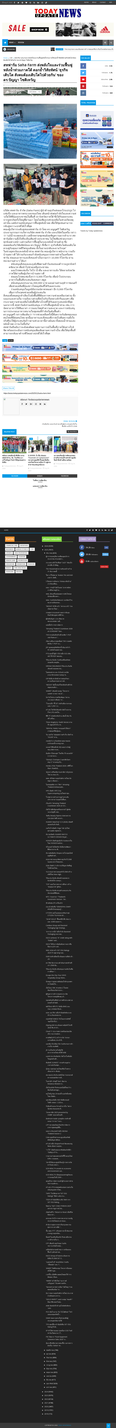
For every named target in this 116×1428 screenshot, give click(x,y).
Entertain (34, 49)
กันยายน (49, 1357)
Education (10, 564)
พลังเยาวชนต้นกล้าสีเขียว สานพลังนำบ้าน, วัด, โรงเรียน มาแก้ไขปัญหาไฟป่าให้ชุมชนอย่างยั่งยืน (13, 459)
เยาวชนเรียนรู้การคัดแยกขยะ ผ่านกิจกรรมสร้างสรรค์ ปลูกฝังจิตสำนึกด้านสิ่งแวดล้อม (65, 458)
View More (73, 432)
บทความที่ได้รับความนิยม (86, 224)
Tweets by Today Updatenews (91, 231)
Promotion (22, 560)
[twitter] (18, 2)
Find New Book (20, 568)
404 (110, 2)
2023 (46, 1395)
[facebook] (14, 2)
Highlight (97, 224)
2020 (46, 1406)
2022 (46, 1399)
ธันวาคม (49, 553)
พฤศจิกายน (50, 1350)
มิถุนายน (49, 1368)
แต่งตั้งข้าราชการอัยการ (54, 625)
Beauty (8, 568)
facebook (65, 476)
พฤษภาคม (50, 1372)
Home (86, 2)
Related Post (9, 432)
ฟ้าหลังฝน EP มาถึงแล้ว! (54, 903)
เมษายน (49, 1376)
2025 (46, 550)
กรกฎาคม (49, 1365)
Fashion (31, 564)
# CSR (11, 340)
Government (11, 557)
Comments (108, 224)
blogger (15, 476)
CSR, (33, 85)
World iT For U (22, 549)
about (94, 2)
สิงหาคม (49, 1361)
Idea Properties (21, 553)
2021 (46, 1403)
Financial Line (11, 545)
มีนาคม (49, 1380)
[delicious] (46, 2)
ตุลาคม (49, 1354)
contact (103, 2)
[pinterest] (22, 2)
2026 (46, 546)
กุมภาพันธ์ (50, 1383)
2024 (46, 1392)
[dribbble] (30, 2)
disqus (39, 476)
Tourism (22, 557)
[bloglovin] (26, 2)
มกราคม (49, 1387)
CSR (11, 58)
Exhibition (21, 564)
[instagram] (42, 2)
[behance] (38, 2)
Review (21, 43)
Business (9, 549)
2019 (46, 1410)
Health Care (10, 560)
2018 (46, 1414)
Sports (9, 553)
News (11, 43)
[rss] (34, 2)
